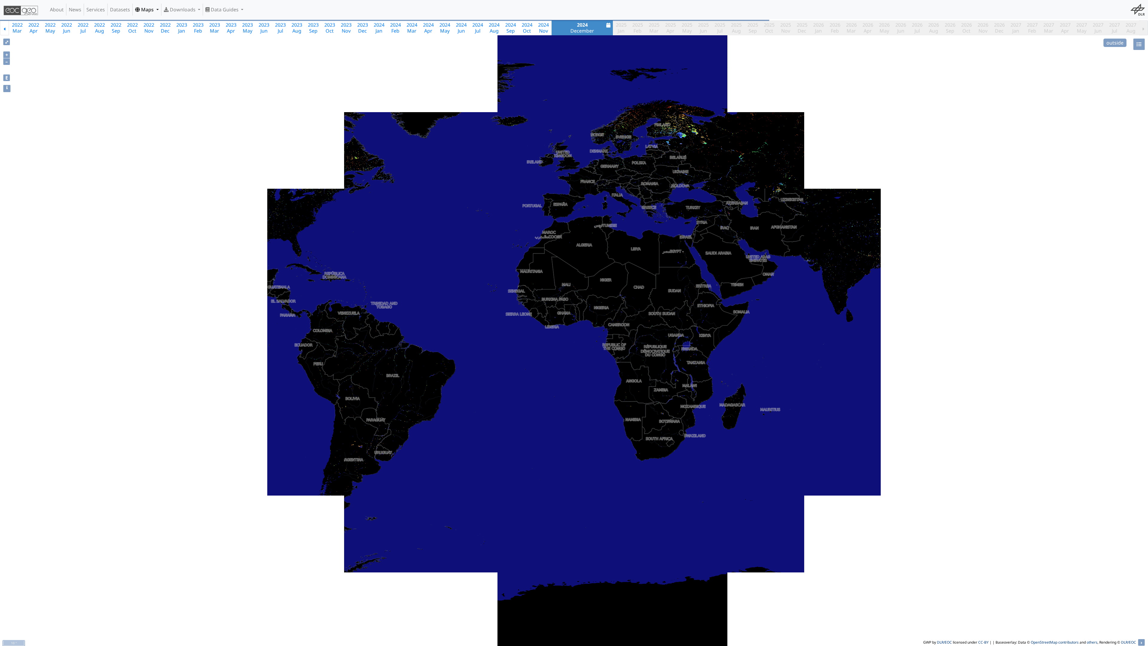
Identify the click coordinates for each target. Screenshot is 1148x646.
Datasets (120, 9)
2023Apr (231, 28)
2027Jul (1114, 28)
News (75, 9)
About (57, 9)
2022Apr (33, 28)
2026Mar (851, 28)
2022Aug (99, 28)
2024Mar (412, 28)
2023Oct (329, 28)
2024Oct (527, 28)
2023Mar (214, 28)
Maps (147, 9)
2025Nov (785, 28)
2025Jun (703, 28)
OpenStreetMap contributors (1055, 642)
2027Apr (1065, 28)
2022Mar (17, 28)
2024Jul (477, 28)
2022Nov (149, 28)
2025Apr (670, 28)
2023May (247, 28)
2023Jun (264, 28)
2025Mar (654, 28)
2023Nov (346, 28)
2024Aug (494, 28)
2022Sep (116, 28)
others (1092, 642)
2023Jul (280, 28)
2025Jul (720, 28)
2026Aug (933, 28)
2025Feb (637, 28)
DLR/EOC (944, 642)
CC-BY (983, 642)
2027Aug (1131, 28)
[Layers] (1139, 44)
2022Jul (83, 28)
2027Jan (1015, 28)
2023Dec (362, 28)
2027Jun (1098, 28)
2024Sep (510, 28)
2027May (1081, 28)
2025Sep (752, 28)
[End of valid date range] (1143, 27)
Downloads (183, 9)
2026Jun (900, 28)
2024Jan (379, 28)
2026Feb (835, 28)
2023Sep (313, 28)
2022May (50, 28)
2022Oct (132, 28)
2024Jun (461, 28)
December (582, 28)
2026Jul (917, 28)
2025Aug (736, 28)
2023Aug (296, 28)
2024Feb (395, 28)
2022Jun (66, 28)
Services (95, 9)
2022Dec (165, 28)
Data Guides (225, 9)
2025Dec (802, 28)
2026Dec (999, 28)
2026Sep (950, 28)
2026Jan (818, 28)
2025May (687, 28)
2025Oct (769, 28)
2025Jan (621, 28)
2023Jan (181, 28)
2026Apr (867, 28)
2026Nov (983, 28)
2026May (884, 28)
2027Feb (1032, 28)
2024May (444, 28)
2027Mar (1048, 28)
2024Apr (428, 28)
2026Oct (966, 28)
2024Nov (543, 28)
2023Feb (198, 28)
